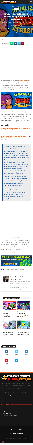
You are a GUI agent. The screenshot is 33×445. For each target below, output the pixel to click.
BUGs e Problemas (14, 269)
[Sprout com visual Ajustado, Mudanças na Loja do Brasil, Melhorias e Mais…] (23, 325)
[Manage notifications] (3, 442)
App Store (7, 269)
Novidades (22, 269)
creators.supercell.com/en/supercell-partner (13, 395)
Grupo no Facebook (7, 411)
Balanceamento (6, 309)
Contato (13, 430)
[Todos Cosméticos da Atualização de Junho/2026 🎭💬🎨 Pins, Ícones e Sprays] (23, 305)
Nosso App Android (20, 289)
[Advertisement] (16, 62)
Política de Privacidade (8, 421)
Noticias (16, 9)
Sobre (20, 430)
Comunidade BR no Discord (9, 408)
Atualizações (6, 328)
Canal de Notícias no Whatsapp (10, 415)
